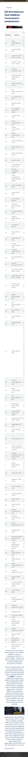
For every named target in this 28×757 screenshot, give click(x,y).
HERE (12, 676)
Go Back (9, 7)
